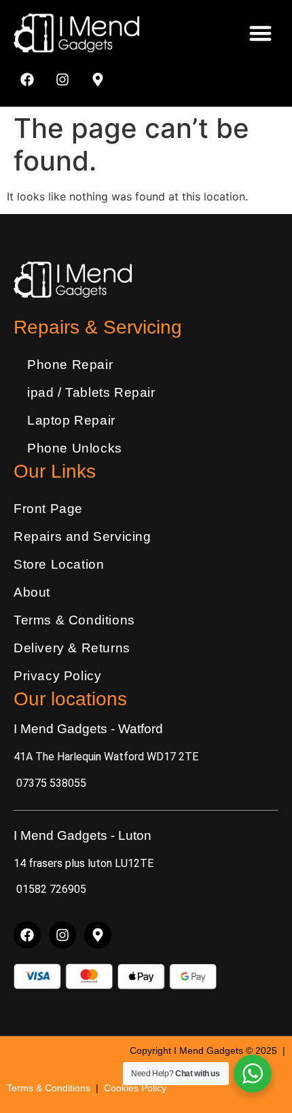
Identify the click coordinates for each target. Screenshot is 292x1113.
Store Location (59, 564)
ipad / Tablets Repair (91, 392)
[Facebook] (27, 79)
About (32, 592)
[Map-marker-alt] (97, 79)
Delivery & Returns (72, 648)
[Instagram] (62, 79)
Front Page (48, 508)
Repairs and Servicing (82, 536)
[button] (261, 33)
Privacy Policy (57, 676)
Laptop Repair (71, 420)
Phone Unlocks (74, 448)
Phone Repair (70, 364)
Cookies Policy (135, 1087)
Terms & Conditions (74, 620)
